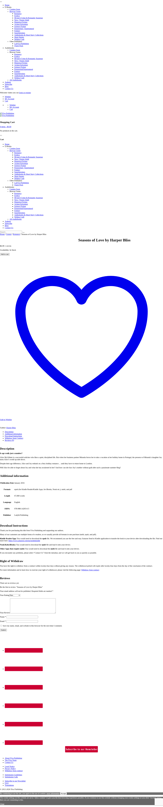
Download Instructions (13, 436)
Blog (6, 86)
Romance (17, 14)
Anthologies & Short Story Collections (28, 35)
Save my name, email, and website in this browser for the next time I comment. (32, 626)
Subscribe (8, 84)
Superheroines (19, 33)
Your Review (5, 613)
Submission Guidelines (13, 775)
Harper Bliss (11, 428)
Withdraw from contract (90, 570)
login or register (25, 93)
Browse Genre (15, 11)
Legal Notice (10, 766)
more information (53, 793)
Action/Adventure (21, 24)
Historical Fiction (20, 22)
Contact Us (9, 89)
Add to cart (5, 254)
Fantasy (17, 31)
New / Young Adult (21, 20)
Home (7, 5)
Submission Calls (11, 777)
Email (3, 621)
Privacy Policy (10, 769)
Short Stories (19, 37)
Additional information (13, 434)
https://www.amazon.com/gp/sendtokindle (24, 541)
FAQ (7, 783)
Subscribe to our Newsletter (15, 781)
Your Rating (4, 595)
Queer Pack (18, 46)
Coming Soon (15, 9)
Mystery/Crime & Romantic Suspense (28, 18)
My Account (9, 99)
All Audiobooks (16, 80)
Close (2, 804)
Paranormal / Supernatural (24, 29)
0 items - (5, 127)
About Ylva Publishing (13, 758)
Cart (6, 101)
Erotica (17, 16)
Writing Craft (19, 39)
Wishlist (8, 97)
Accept (63, 794)
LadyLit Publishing (21, 44)
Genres (8, 234)
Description (9, 432)
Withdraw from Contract (14, 438)
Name (3, 617)
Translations (9, 785)
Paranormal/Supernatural (23, 69)
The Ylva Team (10, 760)
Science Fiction (20, 26)
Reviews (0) (9, 440)
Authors (8, 82)
